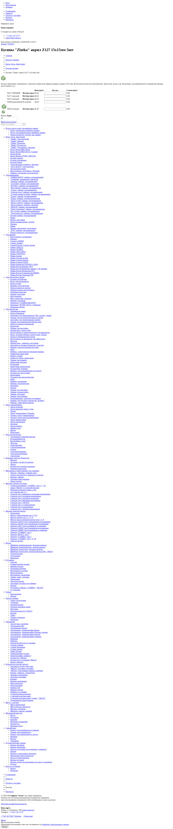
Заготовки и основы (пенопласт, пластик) (27, 345)
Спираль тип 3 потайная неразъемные (25, 496)
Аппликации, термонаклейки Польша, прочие (29, 632)
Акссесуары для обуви (19, 624)
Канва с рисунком (17, 220)
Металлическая (16, 683)
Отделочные (15, 556)
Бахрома (13, 720)
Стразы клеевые (16, 645)
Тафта (12, 615)
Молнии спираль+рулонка (16, 483)
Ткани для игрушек (18, 600)
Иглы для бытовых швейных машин (25, 130)
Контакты (10, 20)
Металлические (16, 573)
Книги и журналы (13, 766)
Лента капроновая (17, 422)
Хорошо (4, 827)
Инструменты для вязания (20, 237)
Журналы (14, 771)
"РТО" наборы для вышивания (22, 230)
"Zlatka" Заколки (17, 141)
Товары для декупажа (19, 390)
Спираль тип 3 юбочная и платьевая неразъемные (30, 494)
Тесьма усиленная (17, 617)
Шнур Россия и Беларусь (20, 707)
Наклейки (14, 386)
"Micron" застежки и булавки (22, 669)
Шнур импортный (17, 705)
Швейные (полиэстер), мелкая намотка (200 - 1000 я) (31, 552)
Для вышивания (12, 175)
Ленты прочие (16, 426)
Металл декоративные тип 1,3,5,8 (23, 515)
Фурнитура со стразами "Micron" (23, 660)
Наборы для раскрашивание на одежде (25, 371)
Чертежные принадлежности (22, 756)
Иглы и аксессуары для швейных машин (22, 128)
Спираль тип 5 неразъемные (21, 507)
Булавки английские (18, 279)
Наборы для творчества (19, 384)
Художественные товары (16, 743)
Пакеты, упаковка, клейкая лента (23, 473)
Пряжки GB (15, 688)
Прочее (13, 388)
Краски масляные (17, 745)
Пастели (13, 341)
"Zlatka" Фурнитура (18, 145)
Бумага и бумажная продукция (22, 337)
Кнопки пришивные (18, 681)
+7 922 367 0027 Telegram (11, 816)
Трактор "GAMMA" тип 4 (20, 532)
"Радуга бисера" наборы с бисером (24, 205)
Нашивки (14, 639)
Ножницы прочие (17, 307)
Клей (12, 379)
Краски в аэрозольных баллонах (23, 754)
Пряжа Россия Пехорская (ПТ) (22, 271)
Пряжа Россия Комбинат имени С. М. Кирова (28, 269)
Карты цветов (16, 481)
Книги (13, 768)
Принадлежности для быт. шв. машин (25, 135)
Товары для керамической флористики (25, 322)
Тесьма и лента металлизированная (24, 418)
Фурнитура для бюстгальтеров (22, 466)
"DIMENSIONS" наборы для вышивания (26, 177)
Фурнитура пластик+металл (17, 664)
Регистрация (11, 5)
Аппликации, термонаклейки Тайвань (25, 637)
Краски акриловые (17, 747)
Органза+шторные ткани (20, 607)
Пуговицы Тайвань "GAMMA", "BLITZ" (27, 588)
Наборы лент (15, 428)
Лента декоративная (14, 405)
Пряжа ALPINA (16, 250)
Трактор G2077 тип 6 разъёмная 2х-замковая (28, 526)
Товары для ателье (17, 294)
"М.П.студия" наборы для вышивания (25, 201)
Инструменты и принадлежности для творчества (30, 333)
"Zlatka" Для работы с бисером (22, 147)
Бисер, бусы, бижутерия (15, 64)
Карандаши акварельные (20, 367)
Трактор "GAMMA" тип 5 (20, 537)
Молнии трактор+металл (16, 511)
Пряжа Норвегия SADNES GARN (24, 264)
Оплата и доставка (13, 15)
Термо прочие (16, 651)
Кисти (12, 715)
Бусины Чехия (16, 162)
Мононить (14, 558)
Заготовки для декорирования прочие (25, 320)
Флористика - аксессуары (20, 330)
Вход (8, 3)
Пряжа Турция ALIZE (19, 258)
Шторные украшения (18, 722)
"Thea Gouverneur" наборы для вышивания (27, 209)
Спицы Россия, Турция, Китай (22, 245)
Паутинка (14, 609)
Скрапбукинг (11, 728)
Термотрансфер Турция (19, 654)
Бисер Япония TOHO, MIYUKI (23, 156)
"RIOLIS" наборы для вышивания (24, 207)
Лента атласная (16, 407)
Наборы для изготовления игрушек (24, 347)
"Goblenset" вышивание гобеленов (24, 179)
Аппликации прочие (18, 628)
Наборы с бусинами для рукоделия (24, 173)
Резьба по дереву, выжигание (22, 358)
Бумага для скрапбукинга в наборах (24, 730)
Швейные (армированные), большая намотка (28, 545)
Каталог (9, 18)
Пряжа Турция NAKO (19, 262)
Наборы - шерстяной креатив (22, 403)
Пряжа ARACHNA (18, 252)
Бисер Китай (15, 154)
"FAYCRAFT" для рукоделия (22, 167)
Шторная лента (16, 726)
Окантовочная (16, 445)
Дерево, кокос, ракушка (19, 577)
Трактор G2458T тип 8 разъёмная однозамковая (29, 528)
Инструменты (16, 296)
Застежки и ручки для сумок (21, 666)
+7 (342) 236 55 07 (13, 36)
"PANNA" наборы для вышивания (24, 186)
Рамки (12, 226)
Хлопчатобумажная (18, 452)
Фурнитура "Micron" (18, 658)
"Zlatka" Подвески (17, 143)
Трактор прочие (16, 541)
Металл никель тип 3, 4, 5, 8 (21, 518)
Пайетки (13, 641)
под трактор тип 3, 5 (18, 492)
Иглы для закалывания (19, 281)
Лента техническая (13, 435)
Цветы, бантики (16, 662)
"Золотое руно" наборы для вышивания (26, 192)
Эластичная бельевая (18, 454)
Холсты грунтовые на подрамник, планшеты (28, 749)
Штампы (13, 737)
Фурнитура (14, 724)
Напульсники (15, 594)
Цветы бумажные (17, 313)
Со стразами (15, 590)
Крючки (13, 239)
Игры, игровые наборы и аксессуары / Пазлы (28, 335)
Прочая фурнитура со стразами (22, 643)
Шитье (13, 430)
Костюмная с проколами (20, 575)
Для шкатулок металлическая (22, 377)
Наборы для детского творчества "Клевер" (27, 401)
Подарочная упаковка (19, 369)
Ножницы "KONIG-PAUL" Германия (25, 305)
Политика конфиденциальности (14, 804)
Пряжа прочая (16, 256)
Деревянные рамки (18, 311)
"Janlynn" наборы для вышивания (23, 182)
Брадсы (13, 739)
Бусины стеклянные (18, 160)
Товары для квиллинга (19, 392)
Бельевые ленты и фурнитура (17, 458)
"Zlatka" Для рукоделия (19, 139)
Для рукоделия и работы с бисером (24, 165)
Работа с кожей (16, 356)
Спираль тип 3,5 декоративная (22, 505)
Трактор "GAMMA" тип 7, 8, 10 (23, 539)
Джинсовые (15, 513)
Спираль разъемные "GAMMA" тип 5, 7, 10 (28, 486)
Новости (9, 13)
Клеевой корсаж (16, 605)
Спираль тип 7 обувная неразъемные (25, 509)
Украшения (10, 622)
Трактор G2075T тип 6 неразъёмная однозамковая (30, 522)
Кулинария (14, 364)
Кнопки (13, 679)
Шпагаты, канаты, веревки (21, 711)
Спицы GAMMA (17, 241)
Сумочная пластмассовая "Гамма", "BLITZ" (28, 698)
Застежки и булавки (18, 677)
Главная (9, 56)
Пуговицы (10, 560)
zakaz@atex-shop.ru (13, 38)
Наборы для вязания (18, 381)
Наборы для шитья (17, 301)
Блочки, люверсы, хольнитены (22, 673)
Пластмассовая (16, 686)
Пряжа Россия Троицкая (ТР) (22, 275)
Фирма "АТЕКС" (8, 44)
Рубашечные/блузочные (20, 564)
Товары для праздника (19, 328)
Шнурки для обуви (18, 709)
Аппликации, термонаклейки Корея (24, 630)
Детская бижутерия (18, 169)
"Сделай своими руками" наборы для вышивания (30, 194)
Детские (13, 562)
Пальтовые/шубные (18, 569)
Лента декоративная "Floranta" (22, 413)
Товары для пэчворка (18, 396)
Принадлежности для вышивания (23, 233)
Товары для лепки (17, 394)
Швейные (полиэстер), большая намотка (26, 549)
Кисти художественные (19, 758)
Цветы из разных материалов (22, 324)
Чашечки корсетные (18, 469)
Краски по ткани (17, 760)
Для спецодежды (17, 581)
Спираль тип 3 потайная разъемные (24, 498)
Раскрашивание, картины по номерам (25, 398)
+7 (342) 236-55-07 (16, 812)
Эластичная (15, 456)
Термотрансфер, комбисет (20, 656)
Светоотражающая (17, 447)
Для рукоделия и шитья (15, 277)
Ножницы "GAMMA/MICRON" (23, 303)
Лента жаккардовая (18, 420)
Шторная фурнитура (14, 713)
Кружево (14, 424)
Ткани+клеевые (12, 598)
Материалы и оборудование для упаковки (22, 471)
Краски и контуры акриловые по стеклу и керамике (31, 762)
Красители (14, 326)
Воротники (14, 432)
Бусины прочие (12, 68)
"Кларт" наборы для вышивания (23, 196)
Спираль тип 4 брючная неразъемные (25, 501)
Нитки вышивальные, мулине (22, 222)
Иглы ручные (15, 284)
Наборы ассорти (16, 566)
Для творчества (12, 309)
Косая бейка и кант (18, 441)
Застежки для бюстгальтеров (21, 462)
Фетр (12, 350)
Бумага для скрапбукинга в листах (24, 734)
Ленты (13, 464)
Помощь (9, 7)
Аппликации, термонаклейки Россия (25, 634)
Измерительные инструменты (22, 290)
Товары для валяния (18, 360)
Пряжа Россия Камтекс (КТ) (21, 267)
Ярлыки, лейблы (17, 477)
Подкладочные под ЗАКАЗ (21, 611)
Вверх (3, 820)
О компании (11, 11)
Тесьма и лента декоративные (22, 415)
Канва (12, 218)
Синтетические (16, 554)
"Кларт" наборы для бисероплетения (25, 199)
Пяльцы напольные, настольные (23, 228)
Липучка (13, 443)
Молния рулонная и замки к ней (23, 490)
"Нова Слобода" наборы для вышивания (26, 203)
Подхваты (14, 717)
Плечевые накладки (18, 292)
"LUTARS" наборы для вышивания (24, 184)
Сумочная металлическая (20, 694)
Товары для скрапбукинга (20, 732)
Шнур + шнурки (12, 703)
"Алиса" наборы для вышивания (23, 190)
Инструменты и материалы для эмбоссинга (27, 339)
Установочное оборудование (21, 700)
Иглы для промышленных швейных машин (27, 133)
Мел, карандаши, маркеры (20, 298)
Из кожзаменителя (17, 439)
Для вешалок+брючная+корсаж (22, 437)
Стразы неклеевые (17, 647)
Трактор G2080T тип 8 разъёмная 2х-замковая (28, 530)
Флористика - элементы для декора (24, 343)
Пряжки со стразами (18, 692)
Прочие (13, 586)
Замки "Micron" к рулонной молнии (24, 488)
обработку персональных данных (55, 824)
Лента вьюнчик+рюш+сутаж (21, 409)
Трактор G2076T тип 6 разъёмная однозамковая (29, 524)
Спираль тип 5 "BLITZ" (20, 503)
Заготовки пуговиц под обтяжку (23, 583)
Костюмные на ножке (19, 571)
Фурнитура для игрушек (20, 373)
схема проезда (28, 810)
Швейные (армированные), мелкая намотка (27, 547)
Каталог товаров (12, 60)
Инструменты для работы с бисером (24, 171)
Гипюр (13, 411)
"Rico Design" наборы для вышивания (25, 188)
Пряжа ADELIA (16, 247)
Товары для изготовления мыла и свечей (26, 318)
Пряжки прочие (16, 690)
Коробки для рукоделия (19, 286)
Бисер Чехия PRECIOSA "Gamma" (24, 152)
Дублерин (14, 603)
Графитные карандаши (19, 354)
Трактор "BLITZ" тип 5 (19, 535)
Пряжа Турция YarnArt (19, 260)
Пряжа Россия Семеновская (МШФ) (24, 273)
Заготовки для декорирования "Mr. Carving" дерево (30, 315)
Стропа (13, 449)
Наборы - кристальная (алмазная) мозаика (27, 352)
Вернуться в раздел (8, 122)
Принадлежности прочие (20, 288)
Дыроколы (14, 741)
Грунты (13, 764)
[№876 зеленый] (3, 113)
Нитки (8, 543)
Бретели (13, 460)
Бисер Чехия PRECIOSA (20, 150)
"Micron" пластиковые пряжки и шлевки (26, 671)
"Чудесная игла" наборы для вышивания (26, 213)
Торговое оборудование (19, 479)
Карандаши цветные (18, 362)
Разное (8, 592)
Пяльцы (13, 224)
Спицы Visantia (16, 243)
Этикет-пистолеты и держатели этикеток (26, 475)
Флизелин (14, 620)
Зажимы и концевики (19, 675)
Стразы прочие (16, 649)
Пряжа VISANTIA (17, 254)
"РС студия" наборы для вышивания (25, 211)
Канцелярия (15, 375)
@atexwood (28, 816)
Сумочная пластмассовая (20, 696)
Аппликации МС (17, 626)
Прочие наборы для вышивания (23, 216)
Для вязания (10, 235)
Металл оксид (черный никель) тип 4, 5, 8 (27, 520)
